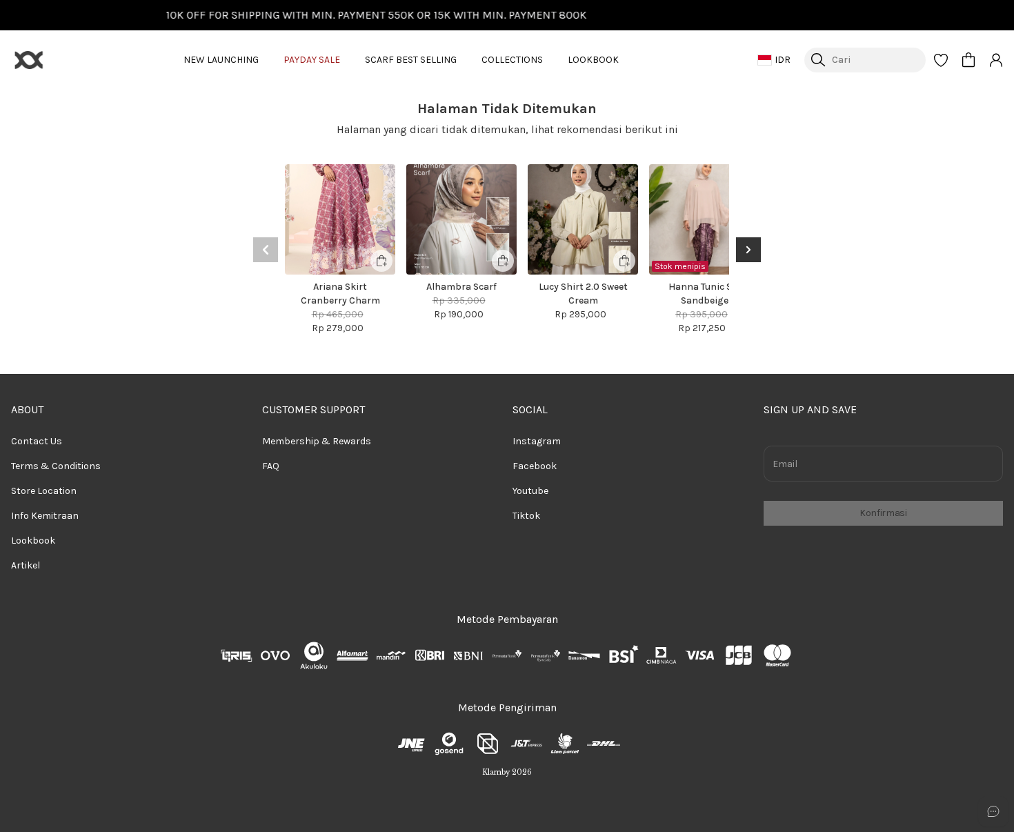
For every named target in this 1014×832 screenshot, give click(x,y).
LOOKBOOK (593, 60)
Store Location (44, 491)
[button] (940, 60)
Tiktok (526, 516)
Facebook (535, 466)
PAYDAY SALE (312, 60)
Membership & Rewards (316, 441)
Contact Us (36, 441)
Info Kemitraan (45, 516)
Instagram (537, 441)
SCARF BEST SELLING (411, 60)
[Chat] (993, 811)
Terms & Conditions (56, 466)
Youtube (530, 491)
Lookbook (33, 540)
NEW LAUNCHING (221, 60)
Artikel (25, 565)
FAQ (270, 466)
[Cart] (968, 60)
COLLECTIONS (512, 60)
